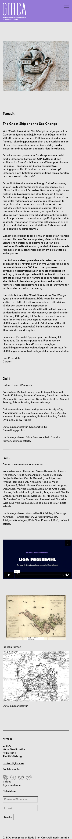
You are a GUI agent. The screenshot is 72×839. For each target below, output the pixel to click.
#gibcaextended (12, 785)
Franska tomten (12, 646)
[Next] (61, 65)
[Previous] (10, 65)
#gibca (7, 781)
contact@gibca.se (13, 763)
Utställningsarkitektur (15, 705)
